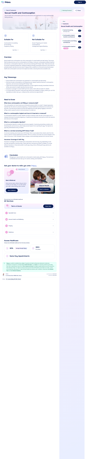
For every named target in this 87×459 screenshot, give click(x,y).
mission (35, 264)
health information (28, 264)
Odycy (7, 263)
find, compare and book (28, 266)
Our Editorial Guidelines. (16, 270)
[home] (5, 2)
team (23, 263)
